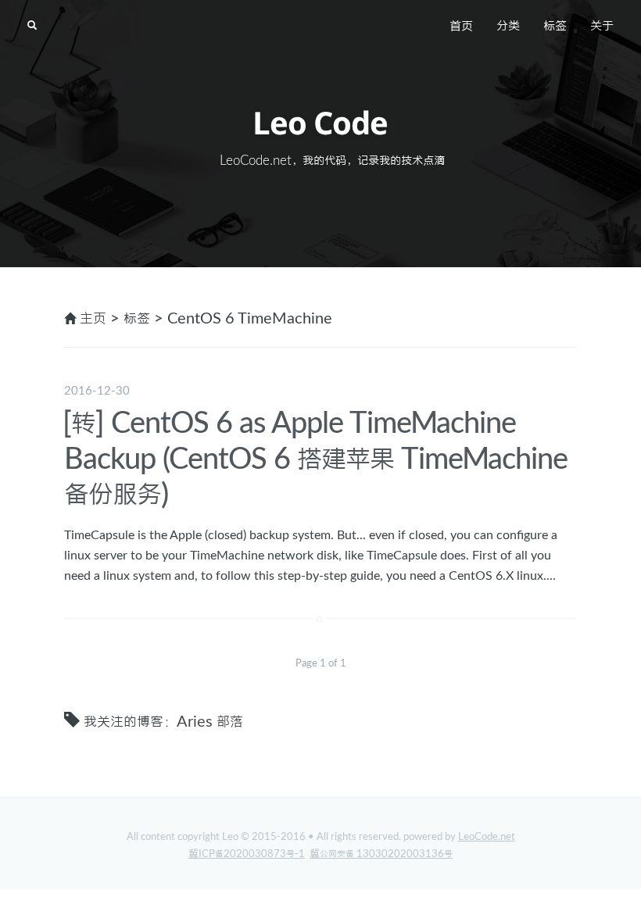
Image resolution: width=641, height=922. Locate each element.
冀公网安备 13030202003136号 (381, 854)
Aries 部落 (210, 722)
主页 (93, 319)
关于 (602, 27)
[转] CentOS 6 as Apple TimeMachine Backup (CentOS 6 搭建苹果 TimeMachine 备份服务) (315, 459)
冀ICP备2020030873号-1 (246, 854)
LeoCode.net (486, 837)
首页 (461, 27)
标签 (555, 27)
